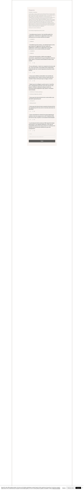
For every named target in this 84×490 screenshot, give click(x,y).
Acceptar (78, 488)
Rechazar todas (71, 488)
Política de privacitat (56, 488)
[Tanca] (82, 488)
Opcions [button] (64, 488)
